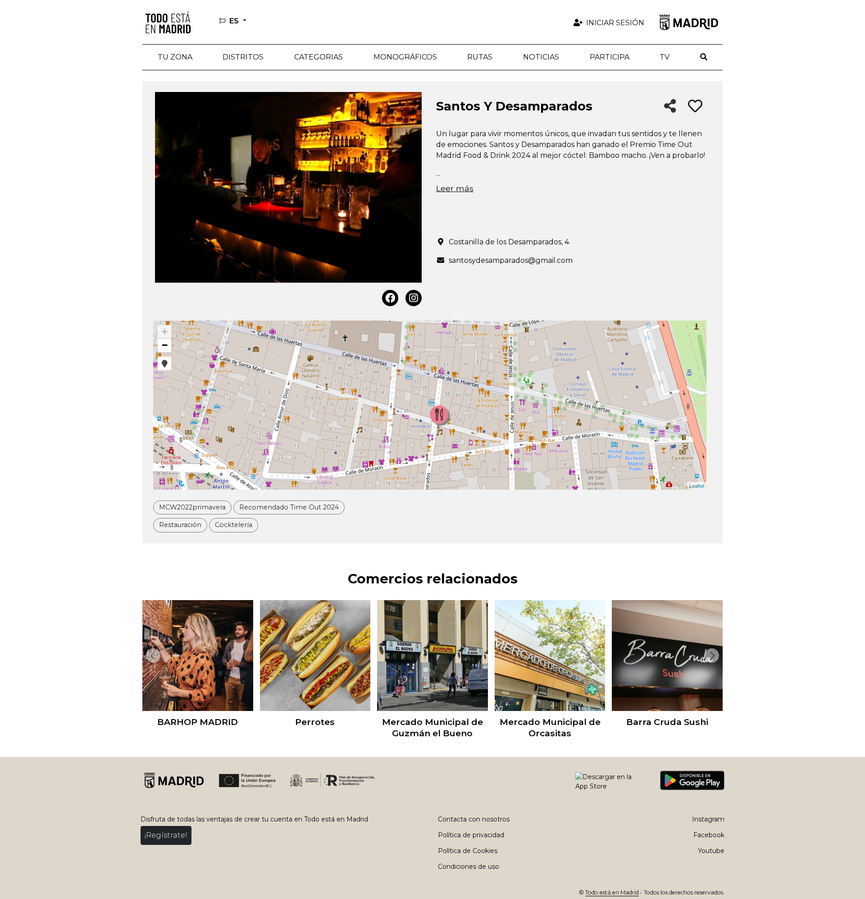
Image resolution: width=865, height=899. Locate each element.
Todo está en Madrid (612, 892)
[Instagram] (413, 298)
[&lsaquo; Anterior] (151, 655)
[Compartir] (670, 107)
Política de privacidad (471, 835)
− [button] (165, 345)
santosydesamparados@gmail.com (511, 260)
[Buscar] (704, 57)
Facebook (708, 835)
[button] (243, 57)
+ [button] (165, 331)
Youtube (711, 851)
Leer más (454, 188)
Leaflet (696, 485)
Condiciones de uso (468, 866)
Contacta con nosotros (474, 819)
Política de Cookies (467, 851)
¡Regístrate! (166, 835)
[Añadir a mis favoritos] (695, 106)
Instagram (708, 819)
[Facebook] (390, 298)
